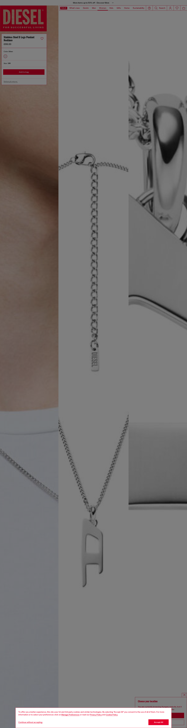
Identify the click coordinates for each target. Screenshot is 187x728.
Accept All (158, 722)
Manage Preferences (70, 715)
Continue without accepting (30, 722)
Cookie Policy (112, 715)
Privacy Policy (96, 715)
